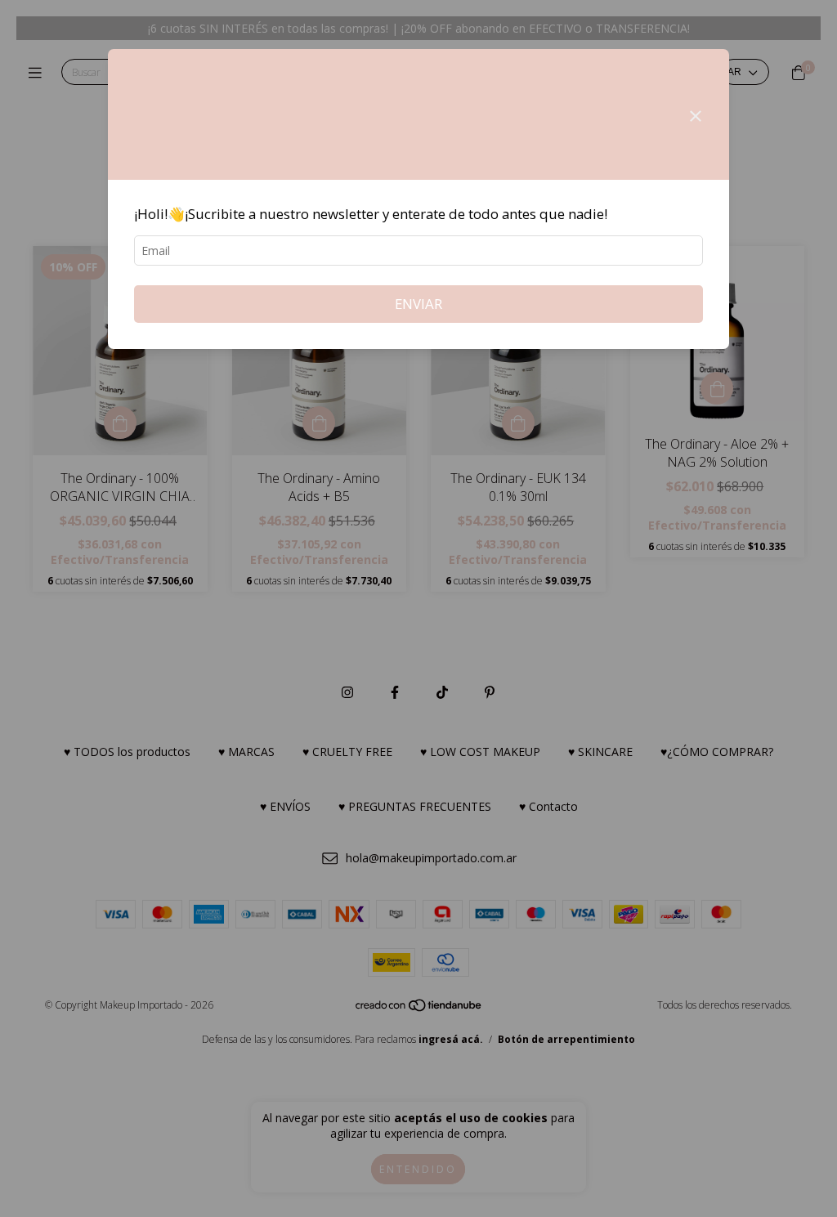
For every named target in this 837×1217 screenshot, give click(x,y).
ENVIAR (418, 303)
